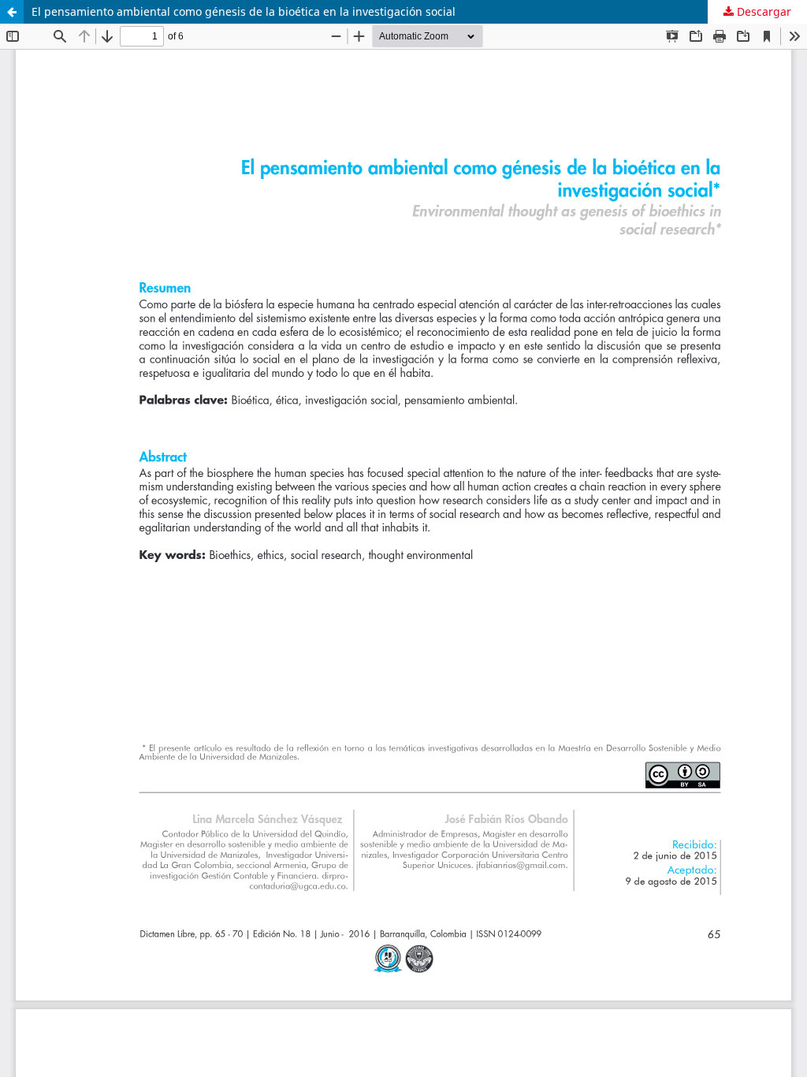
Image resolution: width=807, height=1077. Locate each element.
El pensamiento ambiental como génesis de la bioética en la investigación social (244, 11)
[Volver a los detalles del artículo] (12, 12)
